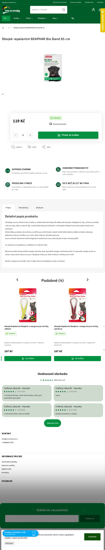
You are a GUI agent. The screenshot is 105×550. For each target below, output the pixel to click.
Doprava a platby (75, 2)
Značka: (14, 94)
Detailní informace (16, 103)
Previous (18, 280)
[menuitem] (6, 18)
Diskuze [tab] (39, 207)
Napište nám (89, 2)
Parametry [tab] (23, 207)
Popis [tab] (8, 207)
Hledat (63, 10)
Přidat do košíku (70, 135)
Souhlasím (92, 536)
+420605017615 (8, 442)
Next (88, 280)
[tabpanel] (28, 324)
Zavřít (94, 155)
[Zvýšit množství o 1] (30, 135)
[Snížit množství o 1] (15, 135)
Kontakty (100, 2)
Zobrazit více (53, 423)
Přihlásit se (89, 519)
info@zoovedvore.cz (10, 439)
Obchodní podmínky (59, 2)
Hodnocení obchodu (52, 373)
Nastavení (9, 543)
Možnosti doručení (59, 124)
